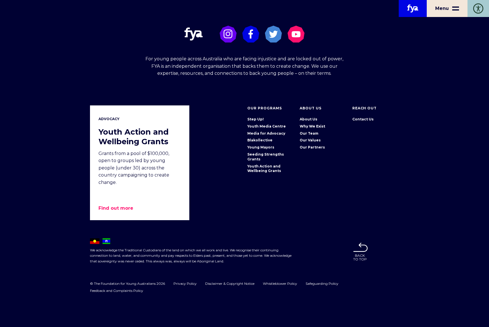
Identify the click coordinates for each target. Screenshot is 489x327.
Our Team (309, 133)
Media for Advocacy (266, 133)
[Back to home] (413, 8)
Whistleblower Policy (280, 283)
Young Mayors (260, 147)
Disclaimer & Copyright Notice (229, 283)
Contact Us (363, 119)
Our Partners (312, 147)
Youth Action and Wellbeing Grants (264, 168)
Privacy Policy (185, 283)
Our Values (310, 140)
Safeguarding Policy (322, 283)
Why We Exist (312, 126)
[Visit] (228, 34)
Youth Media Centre (266, 126)
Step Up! (255, 119)
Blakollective (260, 140)
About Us (308, 119)
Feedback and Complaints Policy (116, 290)
